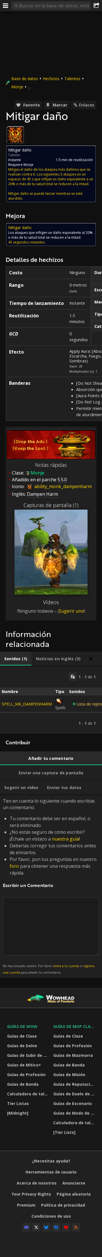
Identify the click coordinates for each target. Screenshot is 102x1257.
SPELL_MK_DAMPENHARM (27, 704)
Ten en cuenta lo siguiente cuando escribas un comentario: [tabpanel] (50, 886)
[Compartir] (96, 5)
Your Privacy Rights (31, 1194)
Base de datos (24, 78)
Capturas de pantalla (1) (51, 505)
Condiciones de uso (51, 1216)
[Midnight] (17, 1113)
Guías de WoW (22, 1026)
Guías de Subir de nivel (28, 1055)
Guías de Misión (69, 1074)
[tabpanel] (51, 700)
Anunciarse (73, 1183)
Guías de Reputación (74, 1084)
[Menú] (5, 5)
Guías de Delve (22, 1045)
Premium (26, 1205)
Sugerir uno (71, 611)
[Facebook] (56, 1227)
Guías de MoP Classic (75, 1026)
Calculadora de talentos (28, 1093)
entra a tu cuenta (66, 966)
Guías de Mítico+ (24, 1065)
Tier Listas (18, 1103)
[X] (36, 1227)
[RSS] (76, 1227)
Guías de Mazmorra (73, 1055)
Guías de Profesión (26, 1074)
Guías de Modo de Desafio (75, 1113)
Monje (17, 86)
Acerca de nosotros (37, 1183)
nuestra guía (65, 839)
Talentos (72, 78)
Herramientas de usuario (51, 1172)
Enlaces (86, 105)
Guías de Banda (23, 1084)
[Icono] (15, 135)
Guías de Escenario (72, 1103)
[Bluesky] (46, 1227)
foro (14, 866)
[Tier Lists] (64, 1132)
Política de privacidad (63, 1205)
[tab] (15, 659)
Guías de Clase (22, 1036)
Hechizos (51, 78)
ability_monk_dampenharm (62, 486)
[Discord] (26, 1227)
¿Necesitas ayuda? (51, 1161)
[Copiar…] (73, 676)
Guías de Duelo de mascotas (75, 1093)
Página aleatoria (74, 1194)
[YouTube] (66, 1227)
